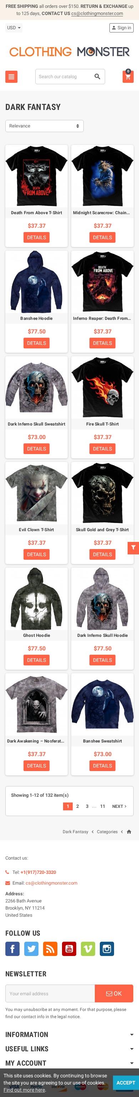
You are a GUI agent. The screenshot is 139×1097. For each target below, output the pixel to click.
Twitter (31, 949)
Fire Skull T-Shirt (102, 424)
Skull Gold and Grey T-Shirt (102, 529)
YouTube (69, 949)
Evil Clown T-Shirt (36, 529)
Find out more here (24, 1090)
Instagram (107, 949)
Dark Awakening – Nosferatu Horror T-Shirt (49, 741)
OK (117, 993)
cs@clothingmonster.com (97, 13)
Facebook (12, 949)
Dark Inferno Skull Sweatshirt (36, 424)
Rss (50, 949)
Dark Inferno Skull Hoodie (102, 635)
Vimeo (88, 949)
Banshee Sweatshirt (102, 741)
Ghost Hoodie (36, 635)
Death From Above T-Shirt (36, 212)
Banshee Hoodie (36, 318)
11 (102, 806)
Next (120, 806)
